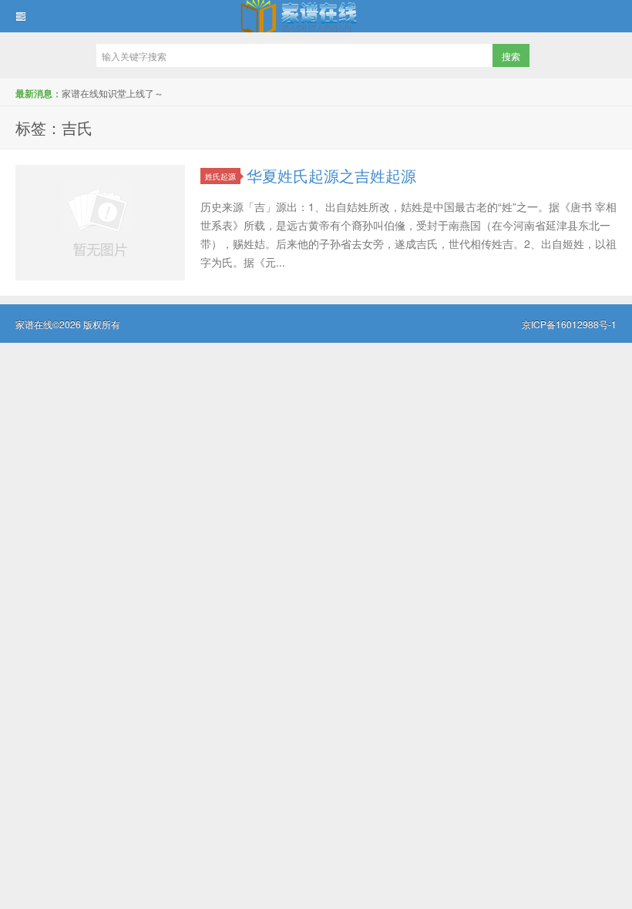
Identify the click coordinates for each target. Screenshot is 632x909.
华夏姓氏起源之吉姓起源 (331, 175)
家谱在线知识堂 (316, 16)
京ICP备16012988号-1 (569, 323)
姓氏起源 (220, 176)
